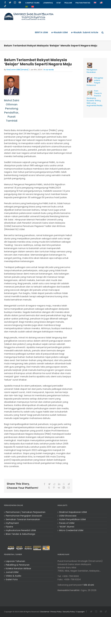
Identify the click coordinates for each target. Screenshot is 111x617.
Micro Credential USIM (71, 530)
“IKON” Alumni (66, 527)
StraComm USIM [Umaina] (17, 69)
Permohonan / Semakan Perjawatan (25, 512)
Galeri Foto (12, 579)
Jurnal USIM (12, 572)
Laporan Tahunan (15, 561)
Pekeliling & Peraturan (18, 565)
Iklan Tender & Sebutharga (20, 534)
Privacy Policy (56, 612)
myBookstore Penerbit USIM (21, 530)
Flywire (9, 527)
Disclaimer (44, 612)
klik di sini (89, 584)
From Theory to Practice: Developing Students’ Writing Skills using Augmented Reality (94, 98)
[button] (103, 32)
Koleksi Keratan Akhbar (18, 568)
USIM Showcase (67, 516)
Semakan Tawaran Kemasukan (23, 519)
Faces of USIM (66, 523)
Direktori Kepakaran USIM (73, 512)
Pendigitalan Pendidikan (92, 71)
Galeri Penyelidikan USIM (72, 519)
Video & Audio (13, 576)
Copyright (80, 612)
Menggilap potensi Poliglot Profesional (95, 81)
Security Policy (69, 612)
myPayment (12, 523)
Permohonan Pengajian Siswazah (24, 516)
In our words (49, 69)
